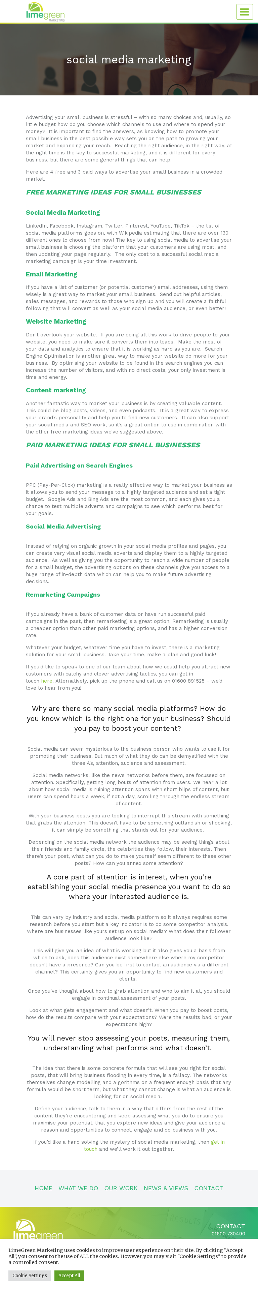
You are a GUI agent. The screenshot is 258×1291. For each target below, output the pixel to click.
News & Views (166, 1188)
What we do (78, 1188)
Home (43, 1188)
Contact (208, 1188)
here (46, 681)
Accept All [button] (69, 1276)
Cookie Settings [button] (29, 1276)
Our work (121, 1188)
